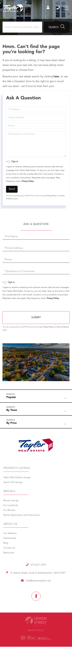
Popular (11, 397)
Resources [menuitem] (8, 553)
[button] (56, 27)
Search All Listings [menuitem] (12, 482)
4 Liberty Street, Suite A (37, 573)
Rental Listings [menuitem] (10, 501)
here (56, 76)
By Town (11, 410)
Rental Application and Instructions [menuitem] (21, 515)
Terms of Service (63, 327)
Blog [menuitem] (5, 543)
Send (12, 189)
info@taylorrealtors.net (38, 581)
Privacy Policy (28, 181)
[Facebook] (36, 596)
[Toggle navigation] (66, 8)
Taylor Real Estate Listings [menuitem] (16, 477)
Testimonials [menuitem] (9, 538)
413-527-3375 (58, 8)
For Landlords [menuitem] (10, 505)
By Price (11, 423)
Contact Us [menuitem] (9, 548)
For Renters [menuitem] (9, 510)
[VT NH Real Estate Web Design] (36, 621)
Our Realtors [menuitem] (9, 533)
